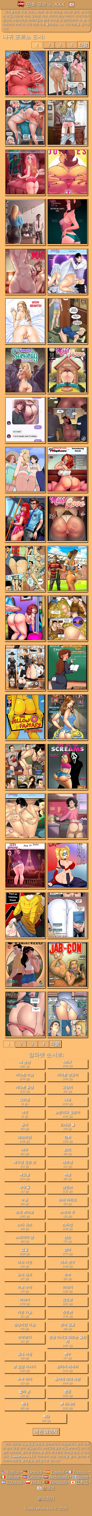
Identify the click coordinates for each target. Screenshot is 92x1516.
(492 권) (24, 1064)
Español (58, 1472)
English (13, 1472)
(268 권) (67, 1289)
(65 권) (24, 1405)
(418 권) (67, 1380)
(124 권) (24, 1089)
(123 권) (67, 1101)
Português (58, 1482)
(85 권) (67, 1176)
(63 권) (24, 1126)
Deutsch (35, 1472)
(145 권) (67, 1314)
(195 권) (24, 1214)
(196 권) (67, 1139)
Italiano (13, 1477)
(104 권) (24, 1368)
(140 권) (67, 1264)
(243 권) (67, 1405)
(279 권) (24, 1076)
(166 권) (67, 1226)
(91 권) (67, 1089)
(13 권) (24, 1164)
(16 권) (24, 1393)
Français (80, 1472)
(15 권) (24, 1380)
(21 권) (24, 1314)
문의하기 (46, 1498)
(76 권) (24, 1289)
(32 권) (24, 1339)
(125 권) (67, 1189)
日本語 (82, 1482)
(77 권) (67, 1355)
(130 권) (24, 1139)
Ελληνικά (14, 1482)
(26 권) (67, 1214)
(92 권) (67, 1276)
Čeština (34, 1477)
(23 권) (67, 1164)
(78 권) (67, 1126)
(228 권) (24, 1251)
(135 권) (67, 1114)
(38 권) (24, 1355)
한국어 (48, 1488)
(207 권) (67, 1341)
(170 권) (24, 1301)
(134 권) (24, 1176)
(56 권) (24, 1201)
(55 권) (24, 1151)
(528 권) (67, 1063)
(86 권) (67, 1326)
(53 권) (67, 1201)
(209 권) (67, 1393)
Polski (36, 1482)
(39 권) (24, 1226)
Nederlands (59, 1477)
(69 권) (67, 1151)
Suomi (83, 1477)
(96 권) (46, 1418)
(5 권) (24, 1101)
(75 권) (67, 1239)
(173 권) (67, 1251)
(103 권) (67, 1076)
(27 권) (24, 1276)
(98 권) (24, 1239)
